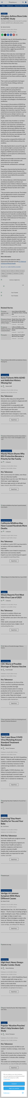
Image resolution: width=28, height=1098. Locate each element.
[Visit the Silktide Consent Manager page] (23, 1093)
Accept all (14, 1083)
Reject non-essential (14, 1088)
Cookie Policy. (6, 1079)
